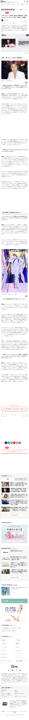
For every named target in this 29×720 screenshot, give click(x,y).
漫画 (19, 643)
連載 (4, 643)
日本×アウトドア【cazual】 (19, 693)
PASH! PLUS (17, 691)
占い (19, 647)
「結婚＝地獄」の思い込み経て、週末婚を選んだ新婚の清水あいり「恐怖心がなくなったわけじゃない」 (18, 496)
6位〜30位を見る (14, 515)
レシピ (4, 650)
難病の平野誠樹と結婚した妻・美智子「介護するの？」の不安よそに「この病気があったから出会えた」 (18, 509)
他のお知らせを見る (14, 577)
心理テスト (14, 630)
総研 (4, 640)
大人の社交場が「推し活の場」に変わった (14, 409)
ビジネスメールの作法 (6, 630)
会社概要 (14, 712)
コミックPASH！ (4, 696)
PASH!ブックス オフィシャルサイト (20, 696)
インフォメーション (7, 660)
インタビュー (14, 628)
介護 (19, 628)
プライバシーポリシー (23, 711)
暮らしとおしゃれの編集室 (5, 693)
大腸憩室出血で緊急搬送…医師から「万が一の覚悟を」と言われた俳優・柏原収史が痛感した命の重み (18, 490)
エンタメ (13, 4)
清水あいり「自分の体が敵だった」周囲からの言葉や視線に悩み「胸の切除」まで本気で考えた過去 (18, 484)
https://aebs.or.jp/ (12, 707)
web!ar (16, 690)
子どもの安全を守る (5, 628)
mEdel (2, 691)
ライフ (26, 4)
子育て (22, 4)
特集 (19, 640)
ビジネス (8, 4)
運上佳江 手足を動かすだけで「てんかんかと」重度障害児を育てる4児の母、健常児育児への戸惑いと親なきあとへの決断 (19, 502)
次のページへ (25, 415)
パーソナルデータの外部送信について (12, 711)
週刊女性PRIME (4, 690)
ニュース (2, 4)
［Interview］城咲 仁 (14, 451)
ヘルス (18, 4)
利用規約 (3, 711)
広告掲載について (21, 660)
